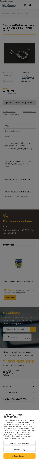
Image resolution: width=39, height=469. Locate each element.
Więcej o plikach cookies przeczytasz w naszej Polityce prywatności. (18, 437)
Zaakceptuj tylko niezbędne (19, 443)
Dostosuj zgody (19, 450)
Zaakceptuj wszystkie (19, 456)
